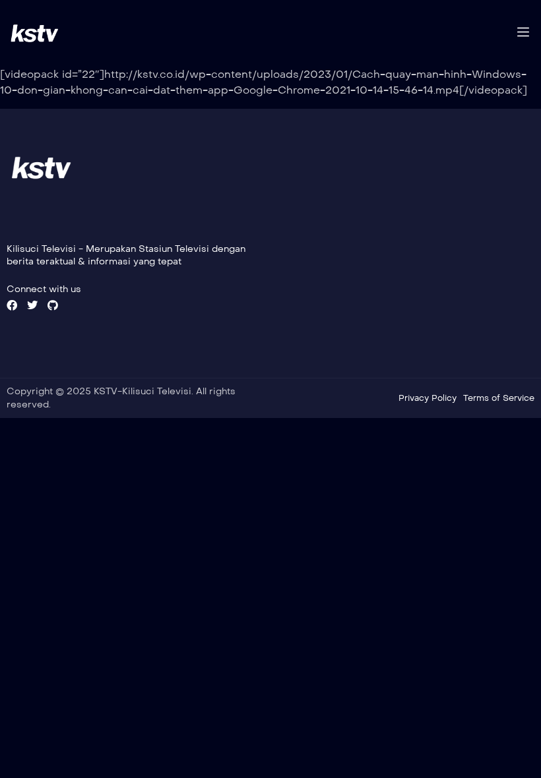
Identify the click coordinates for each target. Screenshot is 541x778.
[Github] (53, 305)
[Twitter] (32, 305)
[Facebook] (12, 305)
